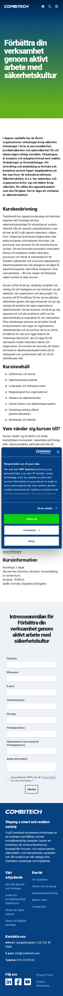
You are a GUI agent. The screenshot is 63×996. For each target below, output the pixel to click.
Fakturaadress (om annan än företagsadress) (23, 743)
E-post (10, 686)
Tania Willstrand (12, 551)
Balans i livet (39, 900)
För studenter (40, 879)
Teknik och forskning (44, 886)
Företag (11, 714)
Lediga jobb (39, 906)
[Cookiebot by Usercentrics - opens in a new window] (38, 452)
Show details (45, 508)
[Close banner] (58, 452)
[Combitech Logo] (16, 6)
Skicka (31, 789)
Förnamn (12, 658)
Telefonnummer (16, 700)
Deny (32, 541)
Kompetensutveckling (45, 893)
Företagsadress (16, 727)
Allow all (32, 519)
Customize (29, 530)
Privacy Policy (48, 777)
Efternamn (12, 672)
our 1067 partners (25, 469)
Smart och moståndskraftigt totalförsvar (15, 899)
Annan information (17, 759)
